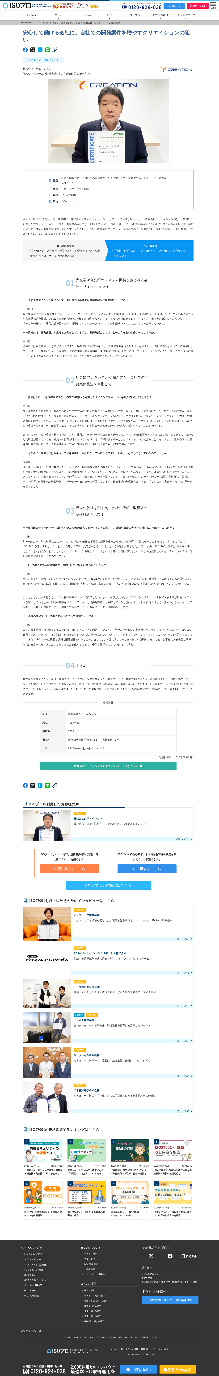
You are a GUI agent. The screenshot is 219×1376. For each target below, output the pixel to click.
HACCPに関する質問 (94, 1321)
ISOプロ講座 (30, 1274)
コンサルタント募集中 (94, 1274)
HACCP (145, 1337)
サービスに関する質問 (94, 1295)
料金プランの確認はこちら (110, 885)
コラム (59, 15)
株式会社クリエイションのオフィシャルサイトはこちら (106, 766)
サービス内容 (84, 15)
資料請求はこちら (71, 868)
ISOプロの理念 (91, 1263)
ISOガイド (33, 15)
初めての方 (89, 1290)
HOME (28, 22)
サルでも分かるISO (33, 1254)
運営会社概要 (132, 1349)
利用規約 (145, 1349)
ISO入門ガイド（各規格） (36, 1264)
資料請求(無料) (179, 1369)
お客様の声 (89, 1268)
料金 (109, 15)
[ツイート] (32, 50)
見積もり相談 (199, 5)
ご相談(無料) (141, 1369)
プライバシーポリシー (162, 1349)
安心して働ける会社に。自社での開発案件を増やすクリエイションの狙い (87, 22)
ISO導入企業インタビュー (36, 1280)
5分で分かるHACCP (33, 1285)
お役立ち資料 (160, 15)
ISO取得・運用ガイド (34, 1259)
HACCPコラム (30, 1290)
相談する (176, 5)
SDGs (154, 1337)
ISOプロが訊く (42, 22)
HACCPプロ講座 (31, 1295)
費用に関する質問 (92, 1316)
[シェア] (25, 49)
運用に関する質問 (92, 1311)
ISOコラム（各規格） (34, 1269)
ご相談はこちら (148, 868)
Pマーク (135, 1337)
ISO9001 (77, 1337)
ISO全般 (66, 1337)
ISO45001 (124, 1337)
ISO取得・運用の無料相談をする (171, 1300)
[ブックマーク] (40, 49)
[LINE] (47, 49)
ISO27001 (112, 1337)
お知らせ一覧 (116, 1349)
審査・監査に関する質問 (95, 1300)
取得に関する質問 (92, 1305)
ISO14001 (88, 1337)
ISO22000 (100, 1337)
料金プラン (89, 1258)
